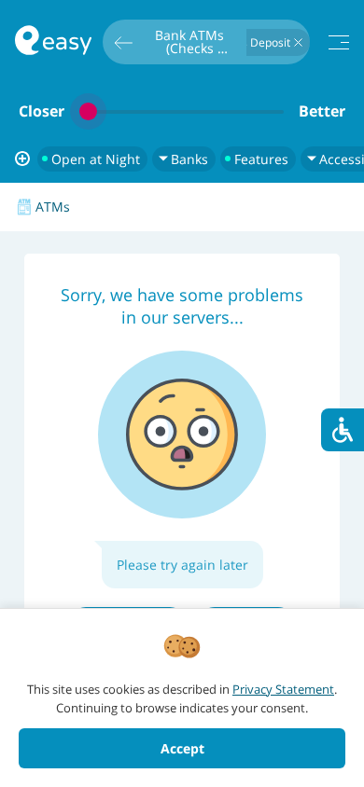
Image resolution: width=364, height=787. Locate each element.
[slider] (181, 111)
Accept (182, 748)
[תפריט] (339, 42)
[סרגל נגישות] (342, 429)
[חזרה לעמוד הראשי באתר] (53, 42)
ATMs (52, 206)
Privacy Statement (283, 689)
